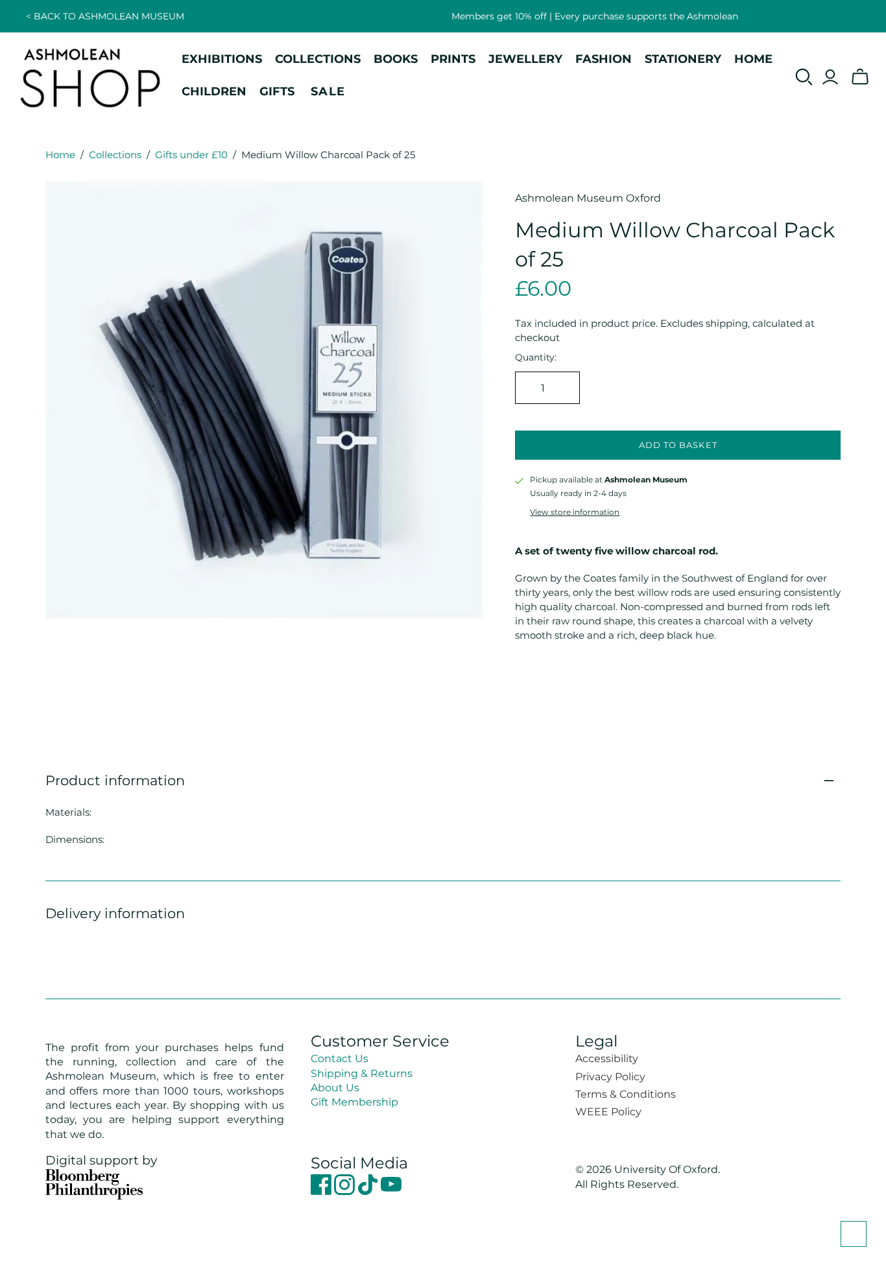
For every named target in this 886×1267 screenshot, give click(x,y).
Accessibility (606, 1058)
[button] (853, 1234)
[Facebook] (322, 1191)
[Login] (830, 77)
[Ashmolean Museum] (90, 77)
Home (60, 154)
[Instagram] (345, 1191)
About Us (335, 1088)
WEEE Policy (608, 1112)
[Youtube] (391, 1191)
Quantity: (536, 357)
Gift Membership (354, 1102)
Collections (115, 154)
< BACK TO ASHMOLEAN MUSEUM (105, 16)
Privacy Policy (610, 1077)
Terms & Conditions (625, 1094)
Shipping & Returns (362, 1073)
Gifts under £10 (191, 154)
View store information (574, 512)
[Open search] (804, 77)
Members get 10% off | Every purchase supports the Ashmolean (594, 16)
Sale (328, 91)
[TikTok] (369, 1191)
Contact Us (339, 1058)
